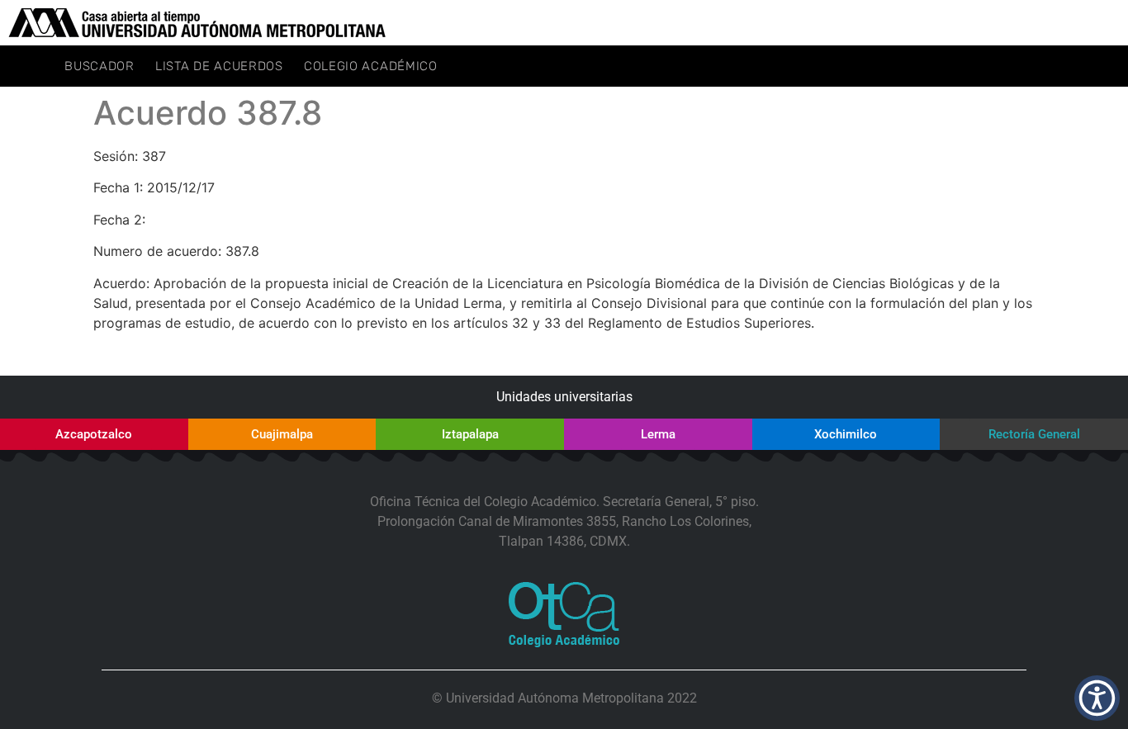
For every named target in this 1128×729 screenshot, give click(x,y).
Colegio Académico (371, 66)
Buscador (99, 66)
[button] (1097, 698)
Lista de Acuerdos (219, 66)
